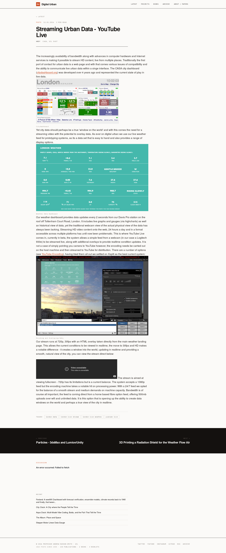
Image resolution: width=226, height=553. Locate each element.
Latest (134, 4)
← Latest (40, 16)
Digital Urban (46, 4)
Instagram (161, 544)
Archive (166, 4)
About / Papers (181, 4)
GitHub (172, 544)
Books (156, 4)
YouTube (150, 544)
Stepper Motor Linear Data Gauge (50, 522)
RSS (178, 544)
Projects (145, 4)
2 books (82, 547)
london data (51, 417)
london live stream (70, 417)
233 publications (68, 547)
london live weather (92, 417)
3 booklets (94, 547)
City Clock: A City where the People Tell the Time (57, 507)
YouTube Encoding (52, 254)
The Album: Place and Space (48, 517)
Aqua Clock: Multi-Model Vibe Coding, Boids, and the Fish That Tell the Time (68, 512)
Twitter (141, 544)
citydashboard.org (47, 72)
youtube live (112, 417)
